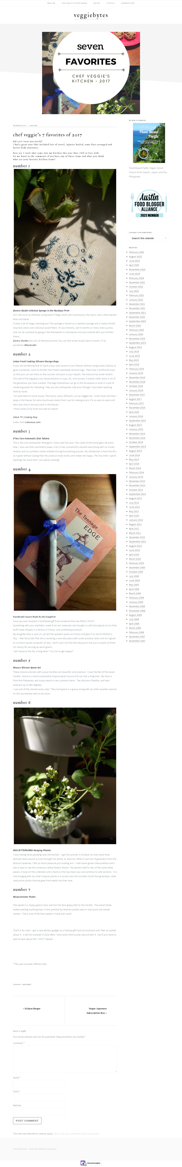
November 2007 (137, 640)
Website (17, 1105)
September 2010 (137, 541)
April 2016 (134, 412)
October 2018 (136, 386)
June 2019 (134, 355)
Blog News (34, 125)
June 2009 (134, 580)
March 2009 (135, 593)
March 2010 (135, 558)
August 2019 (135, 347)
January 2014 (136, 476)
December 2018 (137, 377)
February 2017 (136, 403)
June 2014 (134, 455)
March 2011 (135, 532)
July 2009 (134, 576)
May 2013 (134, 511)
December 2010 (137, 537)
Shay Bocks (52, 1149)
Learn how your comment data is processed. (77, 1133)
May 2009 (134, 584)
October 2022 (136, 286)
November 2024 (137, 269)
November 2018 (137, 381)
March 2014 (135, 468)
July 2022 (134, 291)
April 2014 (134, 463)
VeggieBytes (91, 15)
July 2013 (134, 502)
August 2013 (135, 498)
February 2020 (136, 329)
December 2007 (137, 636)
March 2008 (135, 627)
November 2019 (137, 338)
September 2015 (137, 420)
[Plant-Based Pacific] (149, 143)
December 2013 (137, 481)
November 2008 (137, 610)
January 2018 (136, 390)
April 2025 (134, 265)
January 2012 (136, 519)
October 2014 (136, 442)
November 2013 (137, 485)
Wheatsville (30, 345)
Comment (19, 1043)
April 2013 (134, 515)
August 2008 (135, 615)
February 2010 (136, 563)
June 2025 (134, 260)
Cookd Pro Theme (36, 1149)
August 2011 (135, 524)
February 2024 (136, 278)
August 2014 (135, 450)
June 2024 (134, 273)
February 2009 (136, 597)
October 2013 (136, 489)
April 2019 (134, 364)
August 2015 (135, 424)
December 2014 (137, 433)
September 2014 (137, 446)
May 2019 (134, 360)
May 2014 (134, 459)
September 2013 (137, 494)
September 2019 (137, 342)
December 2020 (137, 316)
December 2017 (137, 394)
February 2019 (136, 368)
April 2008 (134, 623)
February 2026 (136, 252)
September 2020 (137, 321)
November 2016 (137, 407)
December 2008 (137, 606)
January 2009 (136, 602)
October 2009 (136, 571)
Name (17, 1077)
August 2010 (135, 545)
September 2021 (137, 312)
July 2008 (134, 619)
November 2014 (137, 437)
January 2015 (136, 429)
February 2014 (136, 472)
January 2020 (136, 334)
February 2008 (136, 632)
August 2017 (135, 399)
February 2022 (136, 295)
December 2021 (137, 304)
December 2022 (137, 282)
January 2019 (136, 373)
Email (16, 1091)
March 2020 (135, 325)
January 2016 (136, 416)
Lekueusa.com (32, 422)
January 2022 (136, 299)
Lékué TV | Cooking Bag (25, 417)
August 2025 (135, 256)
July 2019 (134, 351)
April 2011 (134, 528)
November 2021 (137, 308)
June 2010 (134, 550)
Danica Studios (21, 340)
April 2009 (134, 589)
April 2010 (134, 554)
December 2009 (137, 567)
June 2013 (134, 506)
